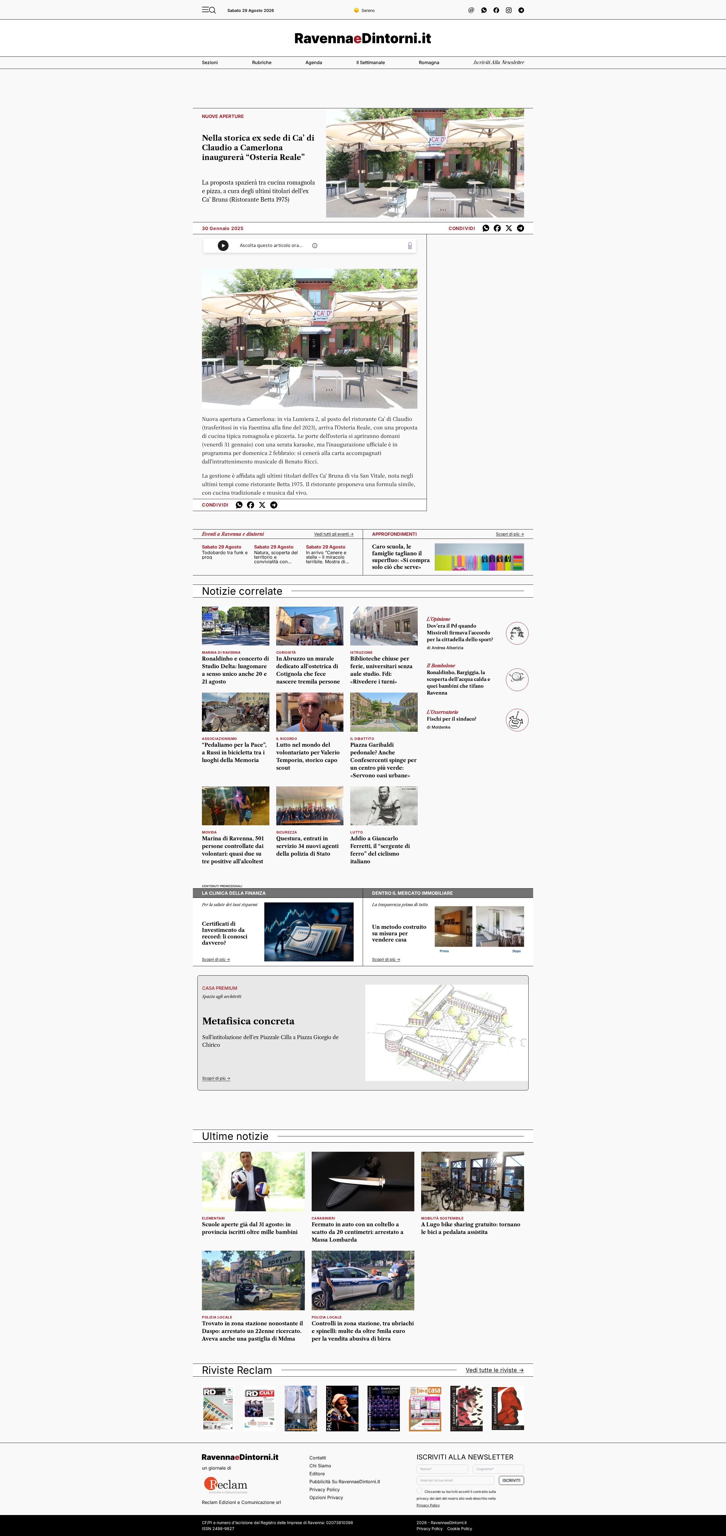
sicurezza (286, 832)
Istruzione (361, 652)
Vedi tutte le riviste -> (495, 1370)
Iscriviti (511, 1480)
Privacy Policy (324, 1489)
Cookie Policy (459, 1528)
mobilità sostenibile (442, 1218)
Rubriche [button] (261, 62)
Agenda (313, 62)
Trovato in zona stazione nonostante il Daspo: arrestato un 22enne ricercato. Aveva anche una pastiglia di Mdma (252, 1331)
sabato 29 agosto (221, 547)
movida (209, 832)
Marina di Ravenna (221, 652)
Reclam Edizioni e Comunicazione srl (241, 1502)
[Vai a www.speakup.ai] (410, 245)
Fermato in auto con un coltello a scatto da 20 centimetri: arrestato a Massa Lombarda (358, 1232)
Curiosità (286, 652)
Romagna (429, 62)
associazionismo (219, 739)
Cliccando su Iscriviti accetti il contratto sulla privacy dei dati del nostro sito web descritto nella (456, 1498)
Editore (317, 1473)
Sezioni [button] (210, 62)
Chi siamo (320, 1466)
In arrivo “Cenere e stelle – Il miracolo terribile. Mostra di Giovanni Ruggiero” (326, 557)
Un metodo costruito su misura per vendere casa (399, 933)
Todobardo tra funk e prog (225, 554)
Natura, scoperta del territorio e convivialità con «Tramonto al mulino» (277, 557)
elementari (213, 1218)
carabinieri (323, 1218)
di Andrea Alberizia (445, 647)
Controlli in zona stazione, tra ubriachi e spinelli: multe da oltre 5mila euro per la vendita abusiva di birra (363, 1331)
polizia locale (217, 1317)
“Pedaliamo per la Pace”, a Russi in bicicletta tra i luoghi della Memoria (234, 752)
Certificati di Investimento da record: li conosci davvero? (224, 933)
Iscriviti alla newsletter (499, 62)
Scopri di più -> (510, 534)
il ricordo (286, 739)
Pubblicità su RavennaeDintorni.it (344, 1481)
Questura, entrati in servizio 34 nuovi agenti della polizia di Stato (307, 846)
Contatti (317, 1458)
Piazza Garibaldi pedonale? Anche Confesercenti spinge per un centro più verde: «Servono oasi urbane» (383, 760)
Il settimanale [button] (370, 62)
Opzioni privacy (326, 1497)
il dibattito (362, 739)
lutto (356, 832)
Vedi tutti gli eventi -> (334, 534)
